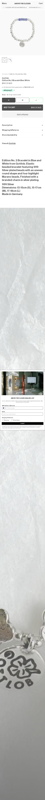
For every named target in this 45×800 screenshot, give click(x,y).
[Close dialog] (43, 371)
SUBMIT (22, 423)
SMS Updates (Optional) (8, 405)
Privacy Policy (15, 428)
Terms (19, 428)
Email (3, 411)
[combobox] (4, 408)
